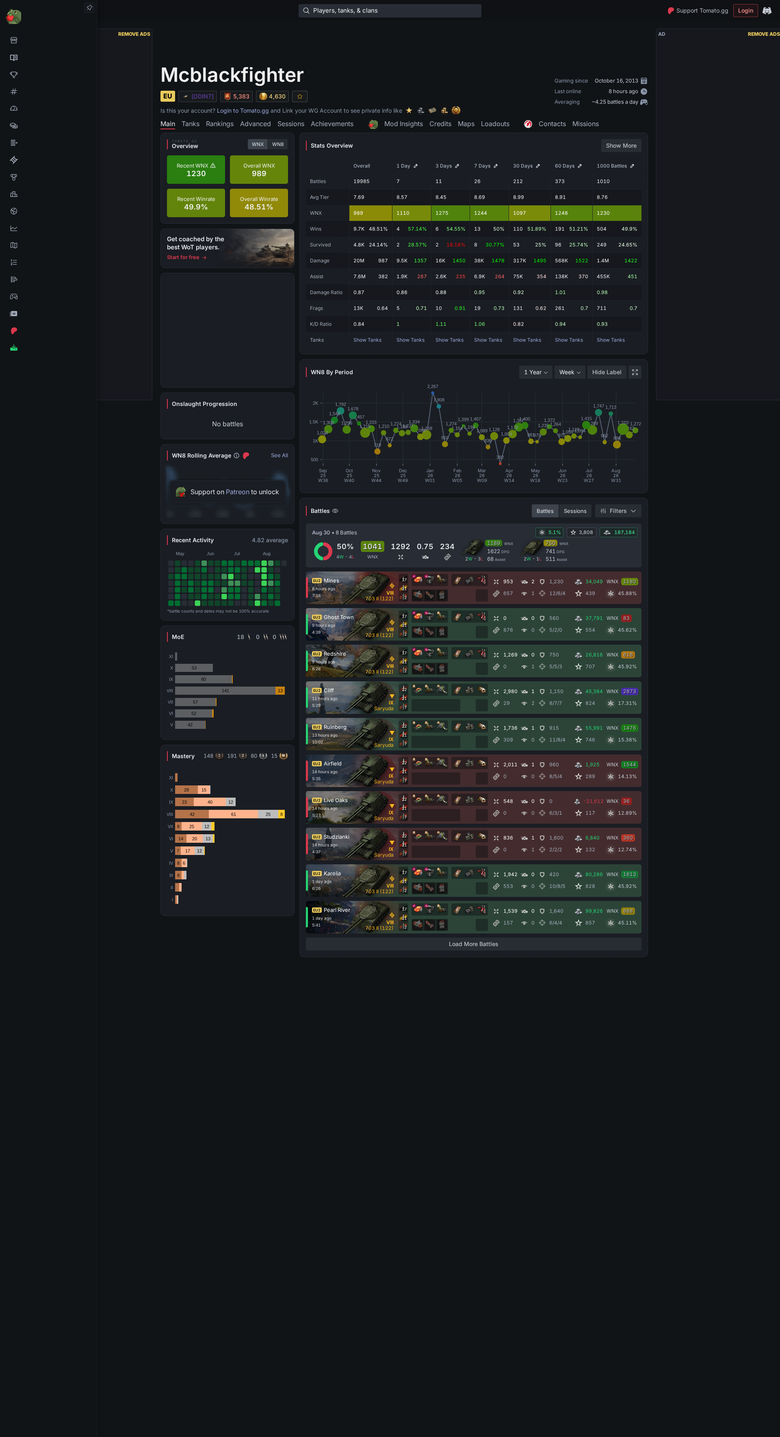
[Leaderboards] (48, 262)
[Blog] (48, 313)
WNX (258, 144)
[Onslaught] (48, 74)
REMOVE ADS (134, 34)
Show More (621, 145)
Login (745, 10)
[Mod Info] (48, 348)
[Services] (48, 40)
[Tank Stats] (48, 91)
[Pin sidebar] (89, 7)
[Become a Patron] (48, 331)
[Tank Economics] (48, 126)
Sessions (575, 511)
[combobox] (535, 372)
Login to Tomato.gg (243, 110)
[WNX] (48, 57)
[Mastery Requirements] (48, 177)
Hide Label (607, 372)
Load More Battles (473, 943)
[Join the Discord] (767, 10)
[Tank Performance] (48, 108)
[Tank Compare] (48, 143)
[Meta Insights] (48, 228)
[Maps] (48, 245)
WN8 (278, 144)
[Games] (48, 296)
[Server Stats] (48, 211)
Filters (618, 510)
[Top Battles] (48, 194)
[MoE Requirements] (48, 160)
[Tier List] (48, 279)
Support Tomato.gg (702, 10)
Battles (545, 511)
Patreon (237, 492)
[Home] (48, 16)
